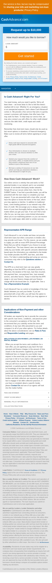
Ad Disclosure (32, 77)
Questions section (33, 259)
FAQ (21, 414)
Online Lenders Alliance (40, 420)
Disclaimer (7, 416)
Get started (26, 56)
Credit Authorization (10, 420)
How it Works (14, 414)
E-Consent (44, 78)
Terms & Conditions (31, 470)
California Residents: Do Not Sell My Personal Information (26, 424)
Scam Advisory (34, 416)
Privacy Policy (31, 10)
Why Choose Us (30, 414)
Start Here (44, 416)
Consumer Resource (20, 416)
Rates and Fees (42, 414)
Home (6, 414)
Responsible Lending (30, 78)
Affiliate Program (25, 420)
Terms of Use (23, 77)
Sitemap (16, 422)
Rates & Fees (19, 78)
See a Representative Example (16, 284)
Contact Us (8, 262)
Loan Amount (12, 44)
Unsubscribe (34, 422)
